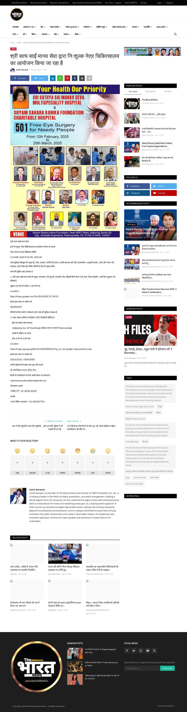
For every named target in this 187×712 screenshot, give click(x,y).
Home (16, 26)
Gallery (161, 26)
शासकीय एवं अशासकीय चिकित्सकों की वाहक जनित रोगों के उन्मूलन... (102, 568)
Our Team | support (113, 2)
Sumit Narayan (22, 70)
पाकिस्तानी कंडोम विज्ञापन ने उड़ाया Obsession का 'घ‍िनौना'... (101, 664)
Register (169, 2)
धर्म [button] (24, 34)
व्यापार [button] (66, 34)
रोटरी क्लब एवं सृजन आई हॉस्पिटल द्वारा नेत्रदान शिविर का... (64, 604)
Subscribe (167, 668)
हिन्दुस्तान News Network (135, 418)
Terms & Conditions (166, 706)
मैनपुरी (160, 406)
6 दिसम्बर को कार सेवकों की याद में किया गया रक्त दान (24, 604)
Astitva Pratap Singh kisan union (140, 406)
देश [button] (42, 26)
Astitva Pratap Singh (134, 483)
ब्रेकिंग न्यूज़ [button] (101, 26)
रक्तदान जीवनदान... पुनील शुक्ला (154, 114)
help (127, 477)
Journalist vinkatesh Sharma (97, 610)
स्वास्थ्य (19, 42)
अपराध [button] (135, 26)
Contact (144, 2)
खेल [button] (56, 34)
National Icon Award (38, 2)
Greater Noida (140, 477)
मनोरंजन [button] (87, 26)
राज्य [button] (15, 34)
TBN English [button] (119, 26)
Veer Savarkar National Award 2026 (87, 2)
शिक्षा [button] (77, 34)
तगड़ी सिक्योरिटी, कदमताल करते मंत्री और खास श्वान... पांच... (159, 130)
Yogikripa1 (52, 610)
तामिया (158, 412)
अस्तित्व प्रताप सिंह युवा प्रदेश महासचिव (139, 412)
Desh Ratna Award (19, 2)
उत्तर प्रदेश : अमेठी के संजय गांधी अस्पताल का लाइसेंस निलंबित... (24, 568)
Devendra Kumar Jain (94, 574)
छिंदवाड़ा (145, 441)
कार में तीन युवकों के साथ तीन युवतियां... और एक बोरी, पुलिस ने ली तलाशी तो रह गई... (37, 428)
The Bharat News (150, 100)
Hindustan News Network (152, 266)
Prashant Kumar (148, 117)
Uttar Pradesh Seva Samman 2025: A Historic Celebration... (159, 290)
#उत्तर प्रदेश (154, 477)
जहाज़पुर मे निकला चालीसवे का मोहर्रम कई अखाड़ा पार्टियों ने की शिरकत (149, 471)
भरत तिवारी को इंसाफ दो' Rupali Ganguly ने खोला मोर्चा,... (100, 651)
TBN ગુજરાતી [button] (71, 26)
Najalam (13, 574)
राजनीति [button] (147, 26)
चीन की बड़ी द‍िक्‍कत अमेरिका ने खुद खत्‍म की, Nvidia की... (157, 159)
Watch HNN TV (131, 2)
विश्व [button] (34, 34)
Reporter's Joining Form (59, 2)
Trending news (132, 441)
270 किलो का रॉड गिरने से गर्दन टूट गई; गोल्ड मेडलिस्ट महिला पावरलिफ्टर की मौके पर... (91, 428)
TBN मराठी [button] (54, 26)
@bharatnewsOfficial (150, 149)
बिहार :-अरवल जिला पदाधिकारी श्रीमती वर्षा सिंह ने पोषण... (102, 604)
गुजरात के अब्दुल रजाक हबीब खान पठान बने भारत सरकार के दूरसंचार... (159, 247)
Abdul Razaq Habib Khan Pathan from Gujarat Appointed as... (157, 144)
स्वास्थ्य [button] (45, 34)
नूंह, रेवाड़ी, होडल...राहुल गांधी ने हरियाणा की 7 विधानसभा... (148, 351)
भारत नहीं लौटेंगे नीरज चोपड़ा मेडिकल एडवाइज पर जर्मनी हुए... (63, 568)
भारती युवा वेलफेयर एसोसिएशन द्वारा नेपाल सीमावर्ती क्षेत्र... (156, 276)
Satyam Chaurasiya (18, 610)
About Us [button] (28, 26)
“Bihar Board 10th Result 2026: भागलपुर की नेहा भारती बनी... (102, 677)
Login (159, 2)
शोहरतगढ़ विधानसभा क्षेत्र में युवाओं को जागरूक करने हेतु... (158, 261)
